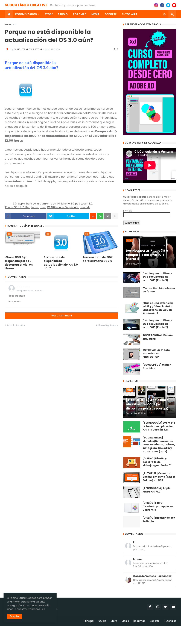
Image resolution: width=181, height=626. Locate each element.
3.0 (14, 24)
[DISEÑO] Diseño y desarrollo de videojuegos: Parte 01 (156, 462)
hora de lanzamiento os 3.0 (43, 203)
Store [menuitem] (49, 14)
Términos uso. (37, 609)
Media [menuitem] (95, 14)
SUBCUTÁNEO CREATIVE (26, 4)
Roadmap (139, 621)
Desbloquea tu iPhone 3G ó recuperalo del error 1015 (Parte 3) (157, 277)
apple (21, 203)
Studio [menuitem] (63, 14)
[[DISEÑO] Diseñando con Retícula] (131, 521)
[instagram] (156, 5)
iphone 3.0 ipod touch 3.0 (76, 203)
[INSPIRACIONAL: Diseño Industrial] (131, 339)
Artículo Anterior (16, 325)
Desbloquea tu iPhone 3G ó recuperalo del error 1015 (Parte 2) (157, 324)
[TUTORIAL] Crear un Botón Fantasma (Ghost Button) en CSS (158, 477)
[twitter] (168, 5)
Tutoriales (170, 621)
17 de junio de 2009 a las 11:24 (29, 290)
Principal (89, 621)
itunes (34, 207)
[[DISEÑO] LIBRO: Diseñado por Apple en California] (131, 507)
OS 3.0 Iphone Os (57, 207)
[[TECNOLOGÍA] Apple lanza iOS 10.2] (131, 492)
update (73, 207)
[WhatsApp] (100, 216)
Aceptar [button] (15, 616)
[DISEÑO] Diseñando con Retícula (159, 519)
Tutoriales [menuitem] (129, 14)
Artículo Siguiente (106, 325)
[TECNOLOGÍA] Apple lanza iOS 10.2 (156, 489)
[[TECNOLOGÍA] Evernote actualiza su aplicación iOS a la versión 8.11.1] (131, 426)
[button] (164, 14)
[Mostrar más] (115, 216)
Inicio (8, 24)
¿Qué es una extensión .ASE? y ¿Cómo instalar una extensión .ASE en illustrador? (157, 308)
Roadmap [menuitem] (79, 14)
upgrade (85, 207)
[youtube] (174, 5)
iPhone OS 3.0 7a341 (17, 207)
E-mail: (127, 210)
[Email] (107, 216)
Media (125, 621)
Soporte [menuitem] (110, 14)
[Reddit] (93, 216)
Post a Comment (61, 315)
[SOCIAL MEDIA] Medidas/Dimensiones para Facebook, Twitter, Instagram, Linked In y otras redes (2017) (158, 444)
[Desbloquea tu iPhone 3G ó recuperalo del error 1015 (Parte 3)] (131, 277)
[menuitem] (9, 14)
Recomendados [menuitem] (26, 14)
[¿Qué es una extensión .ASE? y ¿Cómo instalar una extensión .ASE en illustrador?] (131, 307)
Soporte (155, 621)
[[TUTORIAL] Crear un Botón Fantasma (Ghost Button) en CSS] (131, 477)
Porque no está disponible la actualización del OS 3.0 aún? (61, 262)
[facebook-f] (162, 5)
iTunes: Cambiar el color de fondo (158, 290)
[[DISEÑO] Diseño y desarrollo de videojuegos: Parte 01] (131, 462)
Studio (102, 621)
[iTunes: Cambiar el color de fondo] (131, 292)
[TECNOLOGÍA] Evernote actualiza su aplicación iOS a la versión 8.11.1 (158, 426)
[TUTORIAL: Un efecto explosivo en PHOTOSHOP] (131, 354)
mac (43, 207)
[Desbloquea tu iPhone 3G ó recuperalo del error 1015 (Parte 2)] (131, 324)
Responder (14, 301)
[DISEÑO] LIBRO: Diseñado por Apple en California (157, 506)
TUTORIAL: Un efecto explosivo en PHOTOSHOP (156, 353)
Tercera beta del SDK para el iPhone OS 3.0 (98, 259)
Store (114, 621)
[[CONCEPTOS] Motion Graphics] (131, 369)
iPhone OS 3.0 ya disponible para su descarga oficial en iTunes (19, 262)
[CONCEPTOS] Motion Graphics (156, 366)
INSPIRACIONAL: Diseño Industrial (157, 337)
